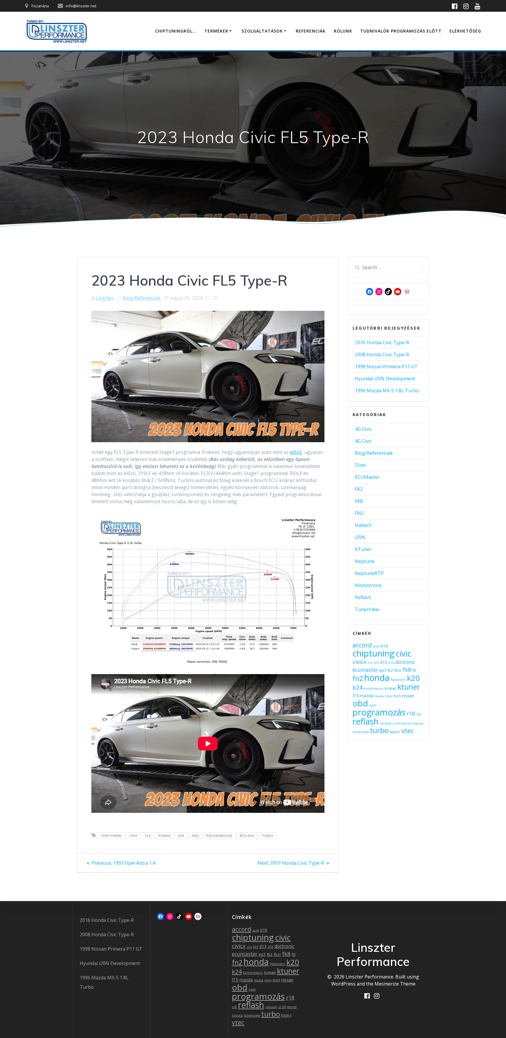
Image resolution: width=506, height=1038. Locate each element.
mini (388, 696)
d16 (391, 663)
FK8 (359, 501)
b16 (384, 646)
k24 (357, 687)
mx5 (397, 695)
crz (376, 662)
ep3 (382, 670)
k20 (181, 836)
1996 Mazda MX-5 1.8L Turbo (387, 390)
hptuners (398, 679)
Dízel (360, 465)
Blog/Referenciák (142, 298)
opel (372, 705)
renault (386, 723)
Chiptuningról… (175, 31)
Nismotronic (368, 585)
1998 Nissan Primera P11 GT (386, 366)
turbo (267, 836)
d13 (383, 662)
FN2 (359, 513)
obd (195, 836)
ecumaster (365, 669)
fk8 (407, 669)
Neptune (365, 561)
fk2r (398, 670)
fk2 (390, 670)
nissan (408, 695)
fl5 (148, 836)
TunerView (367, 609)
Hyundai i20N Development (385, 378)
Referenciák (311, 31)
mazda (366, 695)
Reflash (363, 597)
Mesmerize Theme (395, 984)
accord (362, 645)
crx (369, 662)
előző (296, 452)
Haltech (363, 525)
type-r (395, 731)
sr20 (396, 723)
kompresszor (373, 688)
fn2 (358, 678)
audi (376, 646)
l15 (356, 695)
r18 (411, 713)
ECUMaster (367, 477)
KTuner (363, 549)
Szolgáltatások (262, 31)
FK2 (359, 489)
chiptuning (111, 836)
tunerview (361, 732)
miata (379, 696)
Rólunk (343, 31)
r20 (418, 714)
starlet (406, 723)
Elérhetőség (465, 31)
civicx (359, 661)
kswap (390, 688)
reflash (247, 836)
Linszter (105, 298)
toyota (417, 723)
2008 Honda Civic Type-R (382, 354)
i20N (360, 537)
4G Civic (363, 429)
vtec (407, 730)
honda (164, 836)
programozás (219, 836)
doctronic (405, 662)
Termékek (216, 31)
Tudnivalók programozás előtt (401, 31)
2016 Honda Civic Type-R (382, 342)
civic (133, 836)
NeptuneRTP (369, 573)
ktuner (409, 687)
